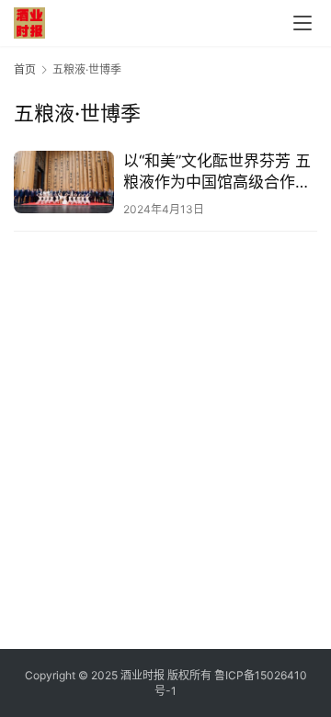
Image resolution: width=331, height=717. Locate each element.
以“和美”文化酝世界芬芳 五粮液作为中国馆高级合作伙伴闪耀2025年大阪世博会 (217, 172)
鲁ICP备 (234, 675)
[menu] (302, 23)
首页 (25, 69)
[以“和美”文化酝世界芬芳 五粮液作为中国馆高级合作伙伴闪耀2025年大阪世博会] (64, 182)
